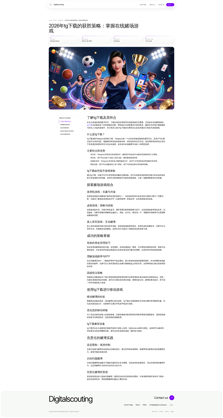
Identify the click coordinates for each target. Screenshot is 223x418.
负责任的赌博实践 (65, 134)
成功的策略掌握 (64, 128)
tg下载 (89, 125)
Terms (167, 411)
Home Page (128, 405)
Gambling (60, 20)
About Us (154, 411)
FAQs (145, 405)
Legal (172, 411)
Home (50, 20)
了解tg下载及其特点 (65, 121)
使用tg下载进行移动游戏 (67, 131)
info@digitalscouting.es (158, 405)
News (55, 20)
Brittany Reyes (54, 41)
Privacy (161, 411)
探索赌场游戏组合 (65, 124)
